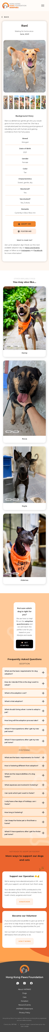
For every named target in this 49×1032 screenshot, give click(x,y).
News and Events (32, 248)
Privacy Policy (24, 1013)
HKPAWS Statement (24, 1009)
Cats (24, 997)
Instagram (25, 250)
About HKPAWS (24, 989)
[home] (21, 5)
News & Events (24, 1005)
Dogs (24, 993)
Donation (24, 1001)
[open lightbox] (24, 67)
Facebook (38, 250)
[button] (42, 5)
